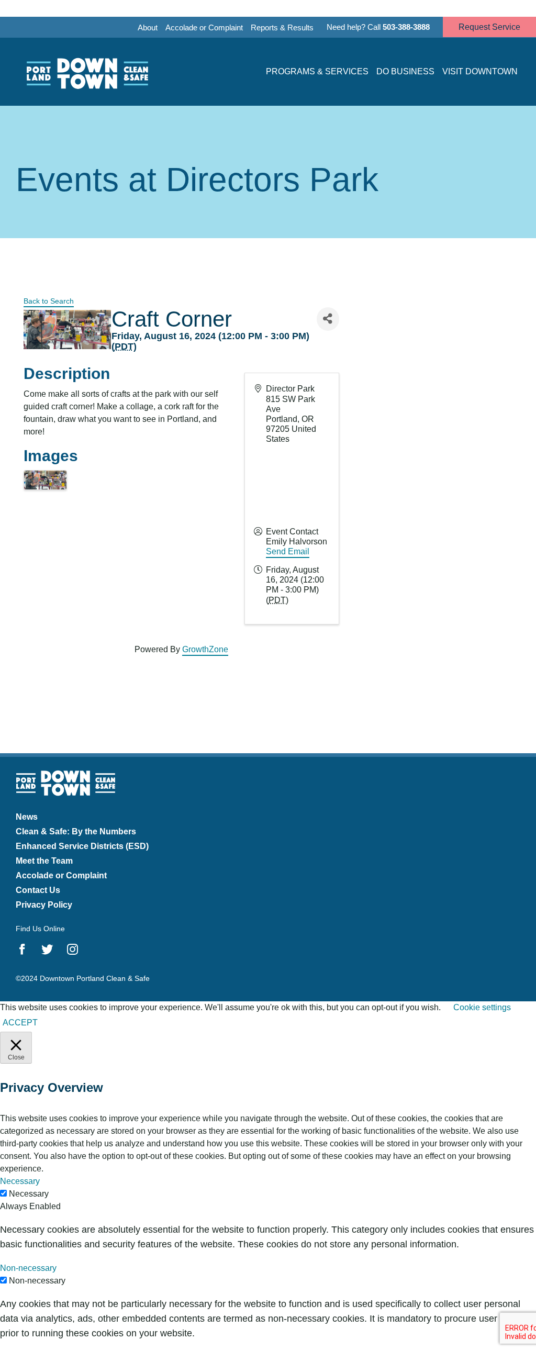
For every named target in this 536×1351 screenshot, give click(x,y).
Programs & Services (317, 71)
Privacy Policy (44, 904)
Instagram (72, 949)
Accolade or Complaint (204, 27)
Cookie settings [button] (482, 1007)
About (148, 27)
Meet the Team (44, 860)
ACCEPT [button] (20, 1022)
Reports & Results (282, 27)
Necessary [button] (20, 1181)
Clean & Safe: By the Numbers (76, 831)
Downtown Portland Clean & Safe (86, 72)
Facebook (22, 949)
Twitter (47, 949)
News (27, 816)
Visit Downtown (480, 71)
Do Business (405, 71)
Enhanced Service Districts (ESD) (82, 846)
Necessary (29, 1193)
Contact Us (38, 890)
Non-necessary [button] (28, 1268)
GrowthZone (205, 649)
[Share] (328, 319)
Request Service (489, 27)
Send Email (287, 551)
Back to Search (49, 301)
